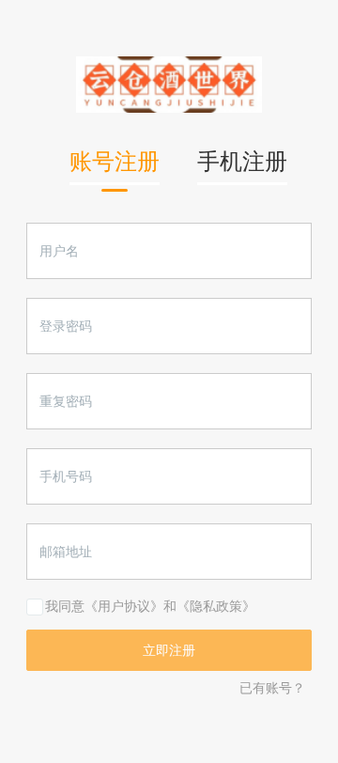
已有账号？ (272, 687)
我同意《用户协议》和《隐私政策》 (150, 606)
